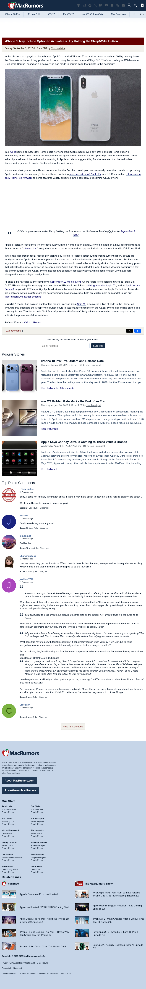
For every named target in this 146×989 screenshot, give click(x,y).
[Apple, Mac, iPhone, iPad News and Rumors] (25, 9)
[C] (9, 717)
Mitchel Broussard (10, 830)
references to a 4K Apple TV (85, 174)
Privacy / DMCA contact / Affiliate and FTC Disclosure (25, 963)
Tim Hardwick (58, 48)
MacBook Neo (118, 14)
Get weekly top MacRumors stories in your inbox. (73, 339)
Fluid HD (48, 973)
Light (62, 973)
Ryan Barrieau (37, 854)
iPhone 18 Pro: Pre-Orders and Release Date (72, 361)
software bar (30, 248)
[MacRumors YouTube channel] (106, 5)
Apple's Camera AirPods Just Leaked (39, 894)
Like (36, 508)
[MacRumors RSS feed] (117, 5)
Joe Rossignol (93, 365)
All (141, 14)
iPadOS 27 (68, 14)
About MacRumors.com (19, 780)
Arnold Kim (7, 806)
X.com (11, 812)
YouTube (13, 883)
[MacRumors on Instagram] (84, 5)
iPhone (37, 322)
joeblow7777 (26, 579)
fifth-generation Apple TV (102, 285)
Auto (56, 973)
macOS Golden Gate (92, 14)
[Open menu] (4, 5)
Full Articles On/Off (28, 973)
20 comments (67, 388)
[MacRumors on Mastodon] (100, 5)
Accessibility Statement (12, 968)
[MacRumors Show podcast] (78, 5)
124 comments (13, 330)
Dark (68, 973)
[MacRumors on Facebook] (90, 5)
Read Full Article (49, 388)
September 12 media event (65, 281)
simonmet (25, 536)
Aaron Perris (36, 866)
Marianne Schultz (39, 842)
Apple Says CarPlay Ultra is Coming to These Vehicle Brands (84, 442)
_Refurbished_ (27, 489)
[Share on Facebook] (137, 331)
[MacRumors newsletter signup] (123, 5)
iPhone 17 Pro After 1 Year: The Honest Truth (43, 946)
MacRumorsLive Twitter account (23, 296)
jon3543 (24, 515)
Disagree (44, 508)
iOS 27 (51, 14)
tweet (13, 151)
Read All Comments (73, 726)
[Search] (136, 5)
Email (4, 812)
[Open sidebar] (142, 5)
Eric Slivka (35, 806)
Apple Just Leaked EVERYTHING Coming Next (44, 907)
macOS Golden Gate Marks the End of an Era (73, 401)
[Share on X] (129, 331)
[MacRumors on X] (95, 5)
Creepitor (25, 704)
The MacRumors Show (98, 883)
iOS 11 (28, 322)
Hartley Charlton (9, 842)
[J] (9, 528)
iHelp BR (81, 304)
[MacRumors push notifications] (112, 5)
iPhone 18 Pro (12, 14)
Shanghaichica (28, 556)
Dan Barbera (7, 854)
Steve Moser (7, 866)
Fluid (41, 973)
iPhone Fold (34, 14)
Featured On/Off (10, 973)
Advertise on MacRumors (20, 790)
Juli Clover (7, 818)
